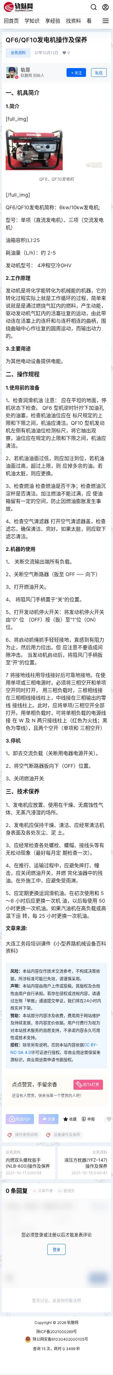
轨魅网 (72, 1322)
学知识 (32, 21)
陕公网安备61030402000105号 (60, 1339)
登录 (56, 1249)
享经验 (52, 21)
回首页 (11, 21)
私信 (99, 73)
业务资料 (18, 52)
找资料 (73, 21)
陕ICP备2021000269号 (56, 1331)
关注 (78, 73)
